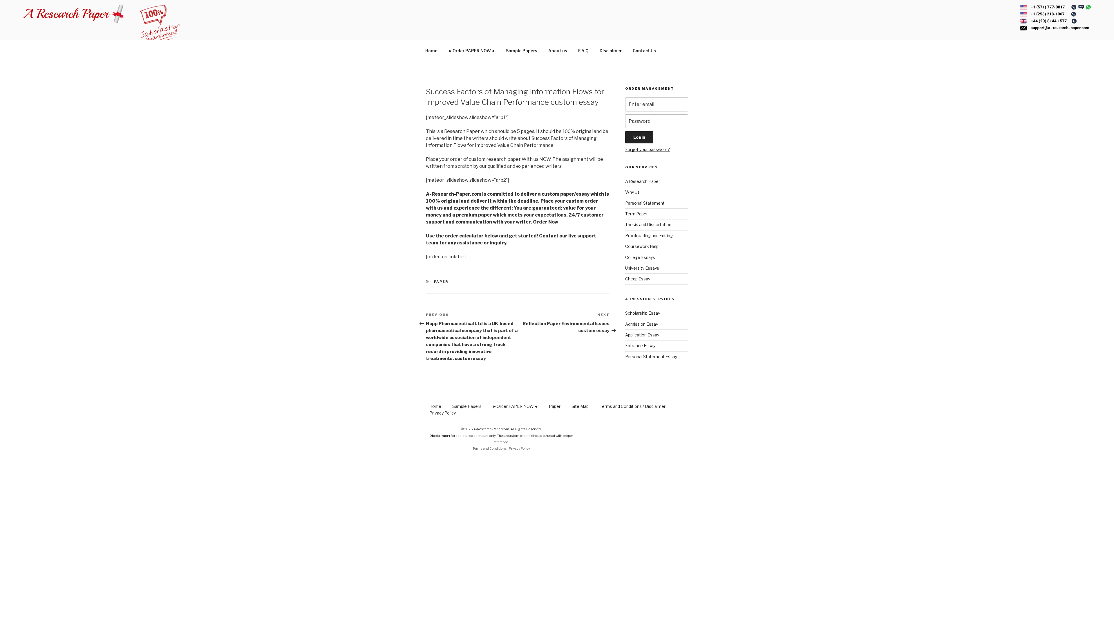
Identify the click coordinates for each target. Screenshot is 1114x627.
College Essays (640, 257)
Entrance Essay (640, 345)
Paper (441, 282)
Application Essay (642, 334)
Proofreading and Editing (649, 235)
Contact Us (644, 50)
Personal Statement (645, 203)
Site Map (580, 406)
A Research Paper (642, 181)
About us (557, 50)
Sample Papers (521, 50)
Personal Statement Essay (651, 356)
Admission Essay (641, 324)
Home (431, 50)
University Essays (642, 268)
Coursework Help (642, 246)
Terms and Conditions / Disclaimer (632, 406)
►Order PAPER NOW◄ (472, 50)
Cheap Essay (637, 278)
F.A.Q (583, 50)
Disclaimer (611, 50)
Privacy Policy (442, 412)
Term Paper (636, 213)
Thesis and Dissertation (648, 224)
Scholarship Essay (642, 313)
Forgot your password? (647, 149)
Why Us (632, 192)
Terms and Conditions (490, 448)
